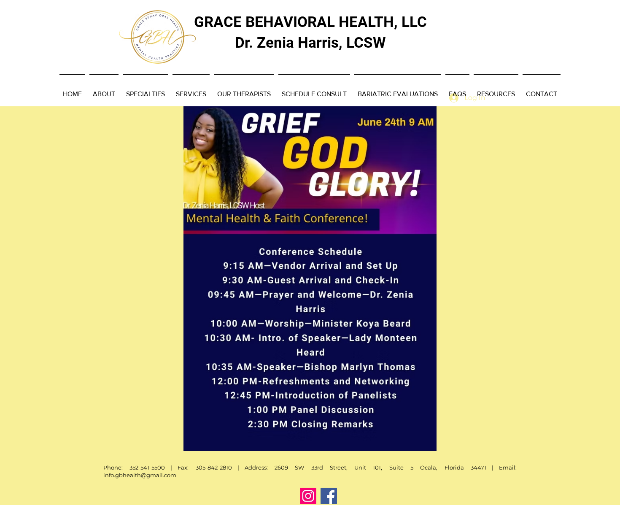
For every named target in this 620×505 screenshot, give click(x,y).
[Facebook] (329, 496)
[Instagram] (308, 496)
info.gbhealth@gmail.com (139, 475)
